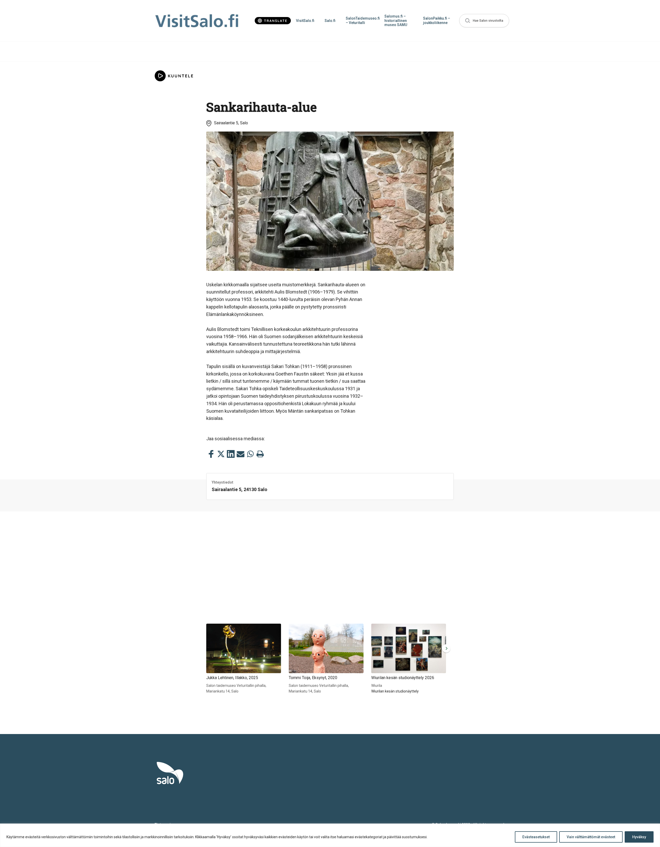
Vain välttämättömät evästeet (591, 837)
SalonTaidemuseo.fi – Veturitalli (362, 20)
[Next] (445, 648)
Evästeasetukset (536, 837)
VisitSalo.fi (305, 21)
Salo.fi (330, 21)
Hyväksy (639, 837)
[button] (484, 21)
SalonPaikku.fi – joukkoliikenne (436, 20)
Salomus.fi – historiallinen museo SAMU (395, 20)
